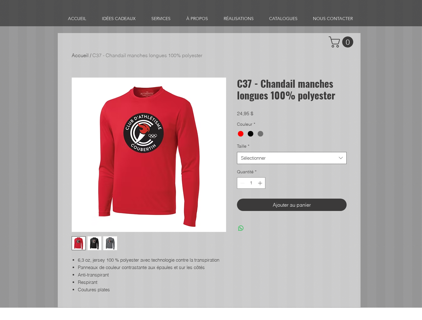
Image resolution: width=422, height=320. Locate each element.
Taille (243, 146)
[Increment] (260, 183)
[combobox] (292, 158)
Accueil (80, 55)
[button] (342, 42)
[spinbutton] (251, 183)
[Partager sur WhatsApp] (241, 228)
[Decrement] (242, 183)
